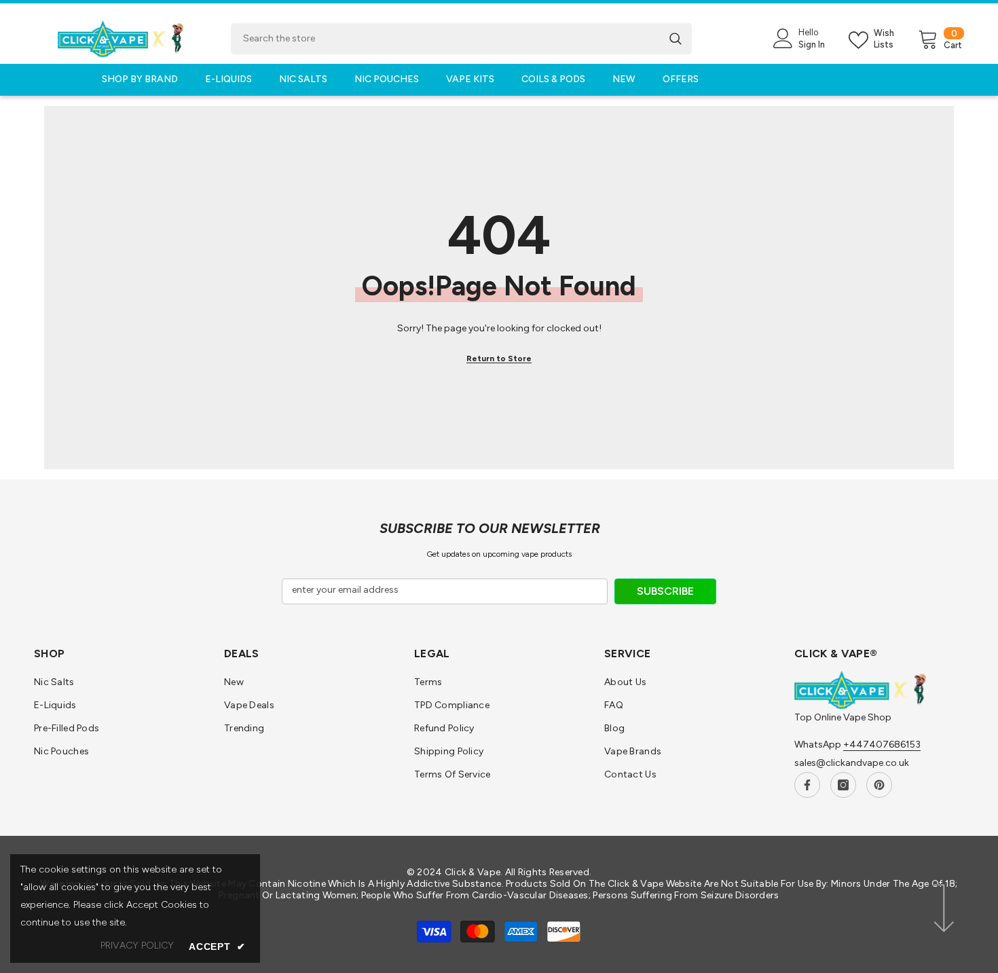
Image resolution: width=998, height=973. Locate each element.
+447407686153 (882, 744)
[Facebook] (807, 785)
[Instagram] (843, 785)
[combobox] (445, 38)
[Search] (461, 38)
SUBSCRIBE (665, 591)
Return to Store (499, 358)
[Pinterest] (879, 785)
